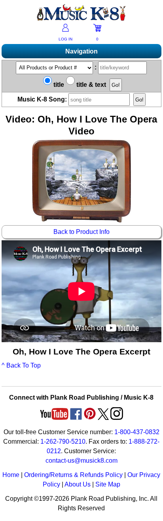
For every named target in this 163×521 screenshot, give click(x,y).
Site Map (107, 484)
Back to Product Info (81, 231)
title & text (90, 84)
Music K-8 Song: (42, 99)
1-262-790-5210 (62, 441)
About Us (77, 484)
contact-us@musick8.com (81, 460)
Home (10, 474)
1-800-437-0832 (136, 432)
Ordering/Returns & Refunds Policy (73, 474)
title (58, 84)
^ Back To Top (21, 365)
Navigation (81, 51)
